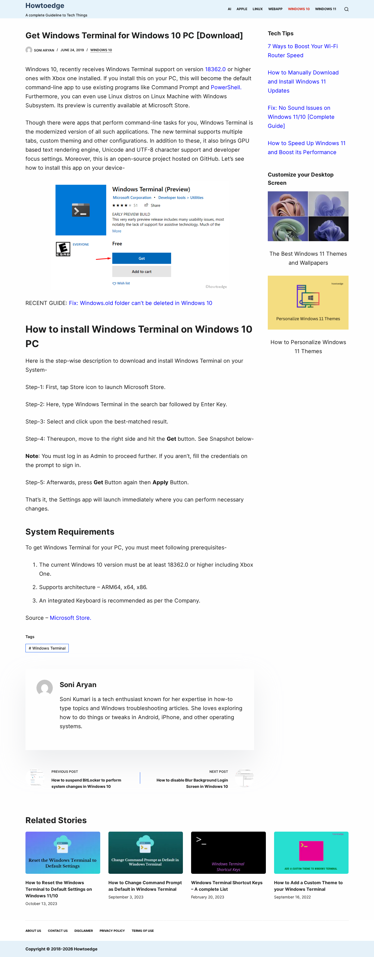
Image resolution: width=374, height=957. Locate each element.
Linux (258, 9)
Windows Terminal (47, 648)
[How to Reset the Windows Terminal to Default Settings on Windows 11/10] (62, 853)
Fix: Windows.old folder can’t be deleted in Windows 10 (140, 303)
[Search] (346, 9)
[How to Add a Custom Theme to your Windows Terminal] (311, 853)
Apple (242, 9)
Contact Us (58, 931)
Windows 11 (325, 9)
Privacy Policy (112, 931)
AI (229, 9)
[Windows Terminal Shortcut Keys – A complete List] (228, 853)
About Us (33, 931)
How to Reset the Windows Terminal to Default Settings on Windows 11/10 (58, 889)
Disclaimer (83, 931)
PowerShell (225, 87)
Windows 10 (299, 9)
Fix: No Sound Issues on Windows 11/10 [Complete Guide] (301, 117)
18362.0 (215, 69)
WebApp (275, 9)
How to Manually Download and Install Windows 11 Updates (303, 81)
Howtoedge (44, 5)
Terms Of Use (143, 931)
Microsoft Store (70, 618)
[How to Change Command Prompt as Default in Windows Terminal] (145, 853)
